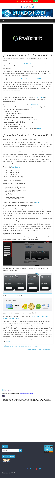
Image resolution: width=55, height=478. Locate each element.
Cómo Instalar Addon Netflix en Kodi (40, 350)
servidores (5, 60)
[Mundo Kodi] (3, 20)
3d (27, 58)
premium (37, 58)
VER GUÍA (36, 1)
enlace (8, 341)
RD (40, 58)
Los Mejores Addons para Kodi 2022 (30, 79)
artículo (39, 128)
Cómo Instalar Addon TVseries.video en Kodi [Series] (20, 346)
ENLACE (37, 202)
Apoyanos (44, 471)
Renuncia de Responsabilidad (35, 471)
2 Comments (21, 58)
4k (28, 58)
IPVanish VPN (39, 97)
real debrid (44, 58)
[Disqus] (27, 369)
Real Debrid (27, 64)
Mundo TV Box (50, 471)
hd (30, 58)
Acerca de (17, 471)
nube (33, 58)
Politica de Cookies (24, 471)
